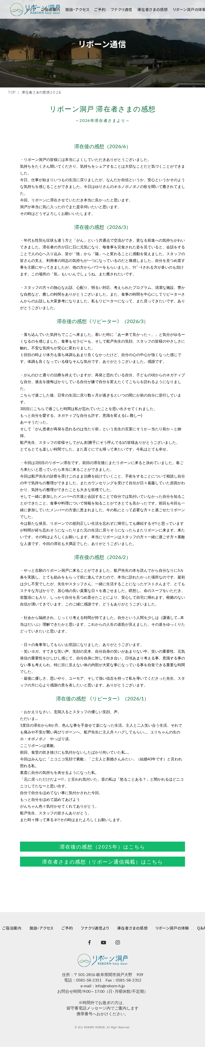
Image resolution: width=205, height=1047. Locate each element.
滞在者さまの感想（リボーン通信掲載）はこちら (102, 862)
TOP (12, 92)
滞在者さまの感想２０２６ (42, 92)
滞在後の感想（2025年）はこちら (102, 847)
